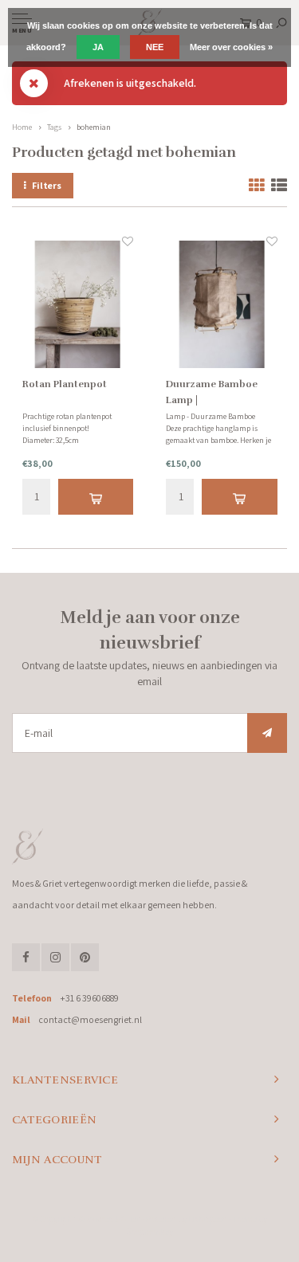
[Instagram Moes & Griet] (55, 957)
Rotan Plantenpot (64, 384)
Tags (54, 127)
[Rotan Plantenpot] (78, 305)
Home (22, 127)
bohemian (94, 127)
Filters (46, 185)
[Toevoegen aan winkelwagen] (96, 497)
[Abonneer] (267, 733)
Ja (98, 47)
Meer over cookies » (231, 47)
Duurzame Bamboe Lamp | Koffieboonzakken (212, 393)
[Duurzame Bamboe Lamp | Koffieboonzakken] (221, 305)
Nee (154, 47)
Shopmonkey (149, 1231)
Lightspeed (207, 1219)
